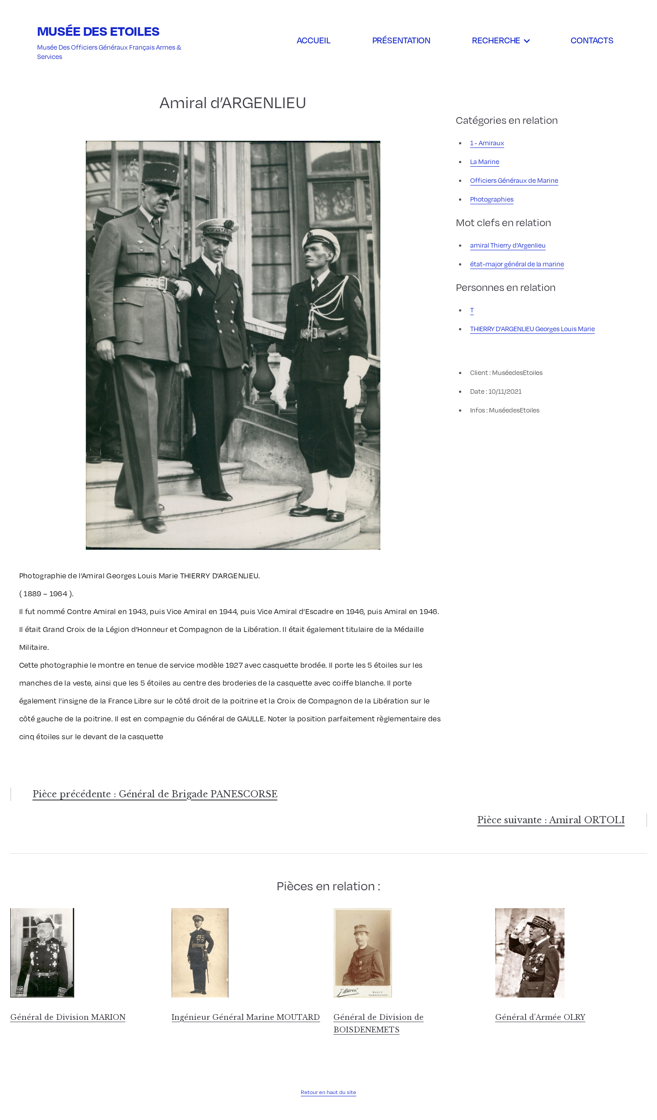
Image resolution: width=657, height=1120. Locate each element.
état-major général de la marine (517, 263)
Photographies (492, 198)
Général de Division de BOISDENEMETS (378, 1023)
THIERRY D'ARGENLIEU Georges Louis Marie (532, 328)
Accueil (313, 40)
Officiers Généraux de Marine (514, 180)
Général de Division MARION (68, 1017)
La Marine (484, 161)
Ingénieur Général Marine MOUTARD (246, 1017)
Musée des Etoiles (98, 30)
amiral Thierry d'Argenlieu (508, 244)
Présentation (401, 40)
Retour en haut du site (328, 1091)
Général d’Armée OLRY (540, 1017)
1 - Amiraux (487, 142)
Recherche (496, 40)
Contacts (592, 40)
